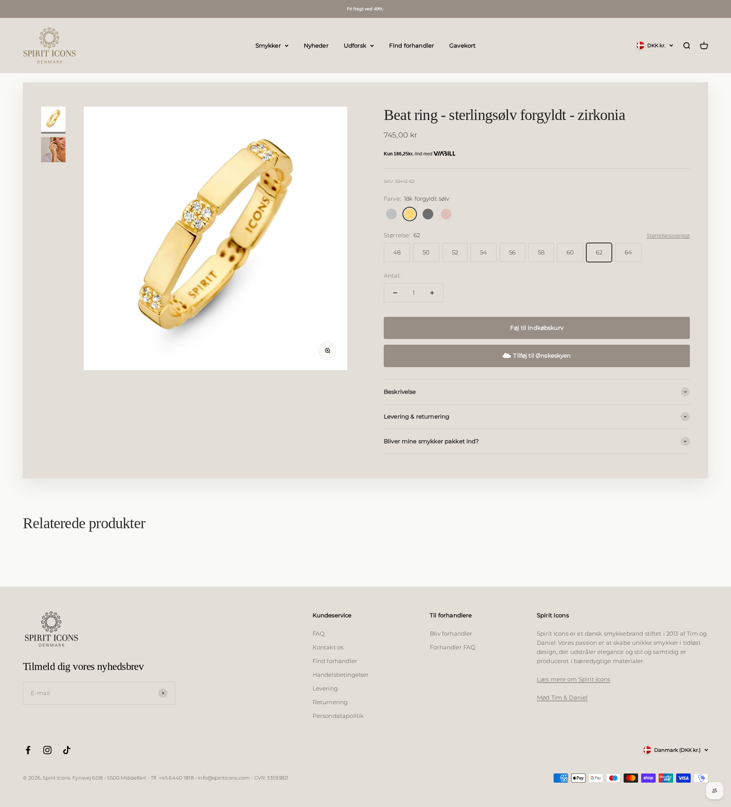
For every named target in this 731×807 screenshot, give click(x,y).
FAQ (319, 633)
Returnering (330, 702)
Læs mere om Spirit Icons (573, 679)
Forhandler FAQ (453, 647)
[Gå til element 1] (53, 120)
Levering (325, 688)
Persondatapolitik (338, 715)
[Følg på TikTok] (67, 750)
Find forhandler (411, 45)
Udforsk (355, 45)
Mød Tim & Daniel (562, 697)
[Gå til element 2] (53, 151)
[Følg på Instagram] (47, 750)
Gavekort (462, 45)
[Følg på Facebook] (28, 750)
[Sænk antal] (395, 293)
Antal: (392, 275)
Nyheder (316, 45)
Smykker (268, 45)
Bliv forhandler (451, 633)
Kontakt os (328, 647)
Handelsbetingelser (341, 674)
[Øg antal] (432, 293)
